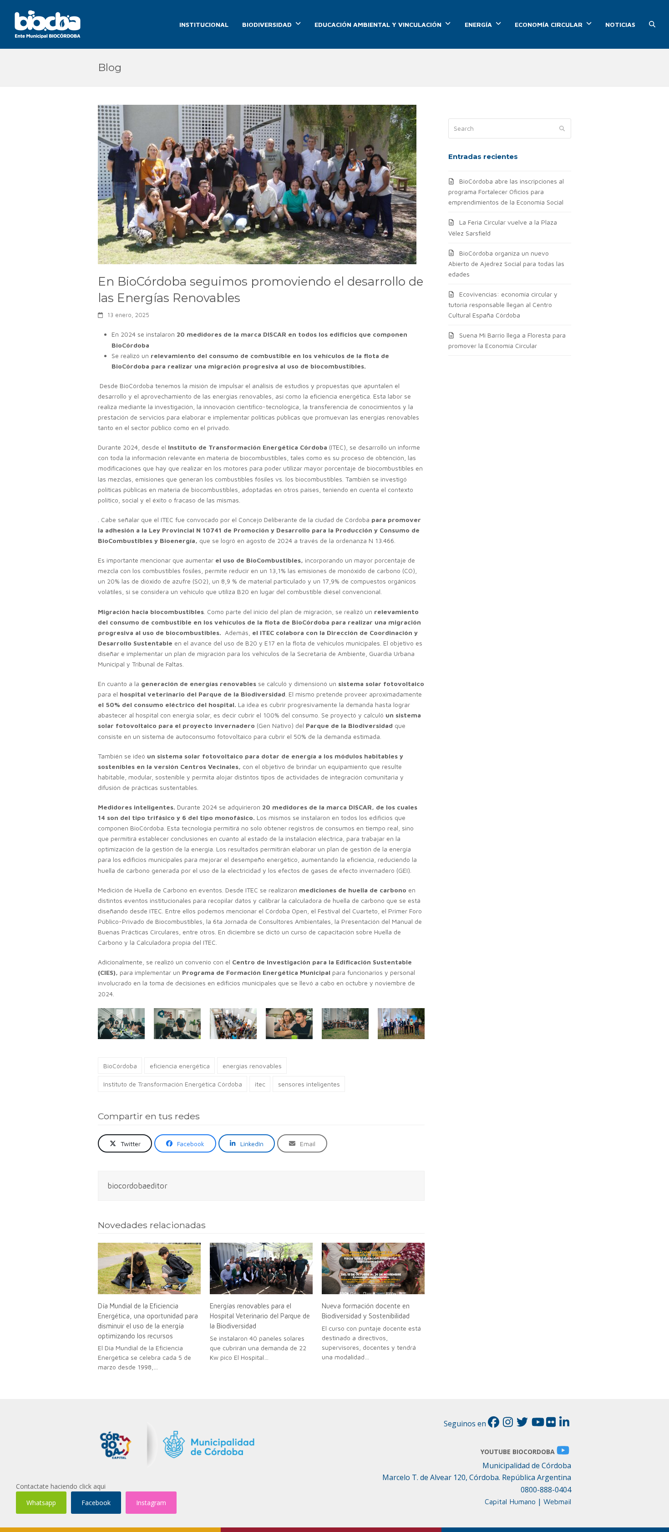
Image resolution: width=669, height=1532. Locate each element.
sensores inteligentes (309, 1084)
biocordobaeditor (137, 1185)
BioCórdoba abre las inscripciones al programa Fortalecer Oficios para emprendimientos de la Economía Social (506, 191)
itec (260, 1084)
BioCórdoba (120, 1066)
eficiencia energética (180, 1066)
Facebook (96, 1502)
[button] (652, 24)
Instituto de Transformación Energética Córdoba (172, 1084)
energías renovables (252, 1066)
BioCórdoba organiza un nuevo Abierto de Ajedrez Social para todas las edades (506, 263)
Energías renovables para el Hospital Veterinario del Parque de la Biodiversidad (260, 1315)
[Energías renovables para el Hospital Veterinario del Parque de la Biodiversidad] (261, 1268)
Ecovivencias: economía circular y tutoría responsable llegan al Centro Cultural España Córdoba (503, 304)
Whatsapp (41, 1502)
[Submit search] (562, 128)
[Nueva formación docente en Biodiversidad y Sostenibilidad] (373, 1268)
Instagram (151, 1502)
